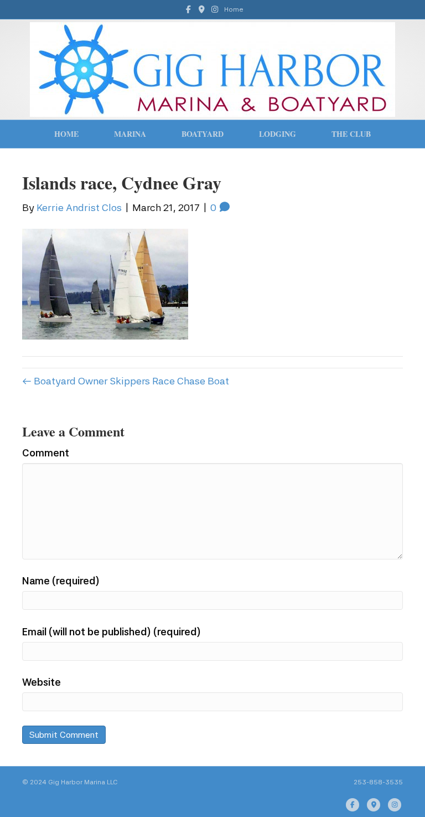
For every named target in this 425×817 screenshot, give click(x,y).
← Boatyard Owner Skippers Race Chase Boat (125, 381)
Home (233, 9)
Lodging (277, 134)
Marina (130, 134)
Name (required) (61, 581)
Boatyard (203, 134)
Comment (45, 453)
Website (41, 682)
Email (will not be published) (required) (111, 632)
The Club (351, 134)
